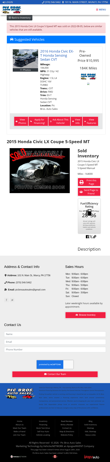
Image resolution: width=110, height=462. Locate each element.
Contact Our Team (56, 374)
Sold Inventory (90, 424)
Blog (90, 421)
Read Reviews (67, 421)
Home (19, 421)
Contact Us (66, 428)
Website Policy (67, 435)
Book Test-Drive (43, 428)
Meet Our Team (19, 428)
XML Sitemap (90, 431)
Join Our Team (19, 435)
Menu (102, 9)
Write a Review (67, 424)
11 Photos (25, 70)
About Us (19, 424)
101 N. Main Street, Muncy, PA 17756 (86, 2)
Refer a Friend (19, 431)
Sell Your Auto (43, 431)
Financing (43, 424)
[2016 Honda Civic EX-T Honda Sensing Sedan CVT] (25, 58)
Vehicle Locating (43, 435)
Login (9, 2)
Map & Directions (67, 431)
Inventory (43, 421)
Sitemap (90, 428)
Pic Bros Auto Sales (70, 442)
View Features (91, 121)
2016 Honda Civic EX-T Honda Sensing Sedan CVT (57, 55)
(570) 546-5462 (52, 2)
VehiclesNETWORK (53, 446)
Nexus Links (90, 435)
